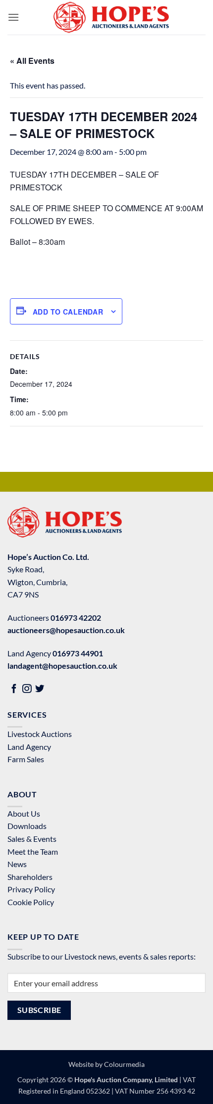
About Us (23, 813)
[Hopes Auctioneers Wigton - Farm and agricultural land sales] (111, 17)
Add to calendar (68, 312)
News (17, 864)
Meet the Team (32, 851)
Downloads (27, 825)
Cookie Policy (30, 902)
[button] (13, 17)
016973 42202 (76, 617)
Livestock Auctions (39, 733)
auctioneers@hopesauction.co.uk (66, 630)
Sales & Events (31, 838)
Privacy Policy (31, 889)
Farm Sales (25, 759)
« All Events (32, 60)
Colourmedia (124, 1064)
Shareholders (30, 876)
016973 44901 (78, 653)
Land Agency (29, 746)
